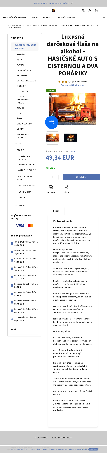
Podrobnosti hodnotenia (73, 85)
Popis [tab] (56, 210)
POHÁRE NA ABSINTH (27, 164)
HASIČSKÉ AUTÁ (24, 70)
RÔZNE (18, 143)
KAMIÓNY (21, 54)
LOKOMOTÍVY (23, 91)
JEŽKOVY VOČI (40, 437)
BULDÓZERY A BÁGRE (26, 80)
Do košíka (82, 177)
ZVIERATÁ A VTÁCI (25, 123)
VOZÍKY (20, 129)
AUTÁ (19, 59)
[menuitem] (15, 17)
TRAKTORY (22, 75)
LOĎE (19, 113)
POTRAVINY (20, 205)
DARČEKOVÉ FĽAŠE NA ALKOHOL (25, 47)
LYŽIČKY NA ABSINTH (27, 170)
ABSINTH (21, 150)
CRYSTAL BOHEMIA (26, 185)
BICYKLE (21, 108)
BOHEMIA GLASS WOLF (24, 178)
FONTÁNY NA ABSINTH (24, 158)
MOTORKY (21, 86)
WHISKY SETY (25, 192)
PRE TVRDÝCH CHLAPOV (23, 136)
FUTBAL (20, 65)
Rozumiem (93, 449)
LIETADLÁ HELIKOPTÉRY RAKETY (23, 99)
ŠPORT (20, 118)
